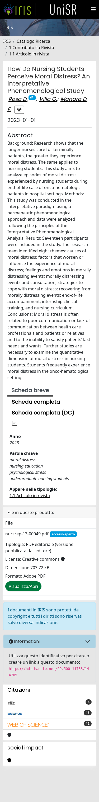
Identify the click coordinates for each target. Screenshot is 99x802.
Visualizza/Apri (23, 586)
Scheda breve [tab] (30, 390)
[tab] (14, 423)
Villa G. (48, 99)
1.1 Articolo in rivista (29, 54)
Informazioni (26, 641)
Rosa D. (17, 99)
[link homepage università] (63, 9)
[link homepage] (19, 9)
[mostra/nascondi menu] (93, 9)
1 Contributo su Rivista (31, 47)
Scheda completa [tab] (36, 401)
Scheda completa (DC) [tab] (43, 412)
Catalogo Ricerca (33, 41)
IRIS (7, 41)
